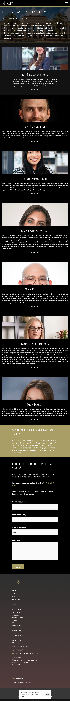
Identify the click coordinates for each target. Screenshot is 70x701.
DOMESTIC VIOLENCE (17, 617)
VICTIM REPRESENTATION (18, 635)
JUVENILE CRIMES (16, 630)
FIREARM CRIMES (16, 625)
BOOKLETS (14, 604)
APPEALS (14, 633)
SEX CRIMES (15, 620)
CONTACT (14, 602)
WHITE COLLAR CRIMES (18, 628)
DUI (13, 622)
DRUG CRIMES (15, 615)
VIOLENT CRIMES (16, 612)
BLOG (13, 596)
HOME (4, 6)
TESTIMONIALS (16, 599)
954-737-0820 (18, 678)
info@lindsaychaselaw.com (23, 682)
